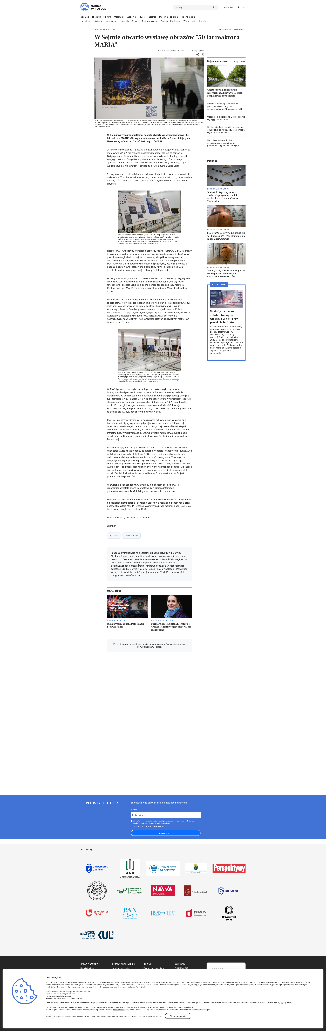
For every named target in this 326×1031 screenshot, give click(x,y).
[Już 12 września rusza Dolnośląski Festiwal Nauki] (127, 614)
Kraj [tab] (236, 61)
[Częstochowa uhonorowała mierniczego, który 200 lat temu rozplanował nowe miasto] (226, 81)
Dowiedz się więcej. (153, 1016)
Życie (143, 17)
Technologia (188, 17)
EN (244, 7)
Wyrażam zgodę (178, 1016)
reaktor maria (131, 535)
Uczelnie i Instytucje (91, 21)
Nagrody (124, 21)
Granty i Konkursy (170, 21)
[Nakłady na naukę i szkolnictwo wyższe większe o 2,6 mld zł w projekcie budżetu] (226, 322)
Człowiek (119, 17)
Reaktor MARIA (115, 250)
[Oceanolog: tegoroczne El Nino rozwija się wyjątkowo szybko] (226, 118)
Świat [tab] (243, 61)
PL (239, 7)
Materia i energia (169, 17)
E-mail (134, 809)
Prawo (135, 21)
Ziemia (152, 17)
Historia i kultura (162, 620)
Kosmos (84, 17)
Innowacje (111, 21)
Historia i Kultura (101, 17)
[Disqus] (149, 690)
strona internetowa (140, 488)
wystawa (114, 535)
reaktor (151, 420)
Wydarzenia (190, 21)
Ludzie (202, 21)
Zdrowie (132, 17)
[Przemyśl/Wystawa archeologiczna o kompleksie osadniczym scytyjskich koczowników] (226, 260)
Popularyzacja (150, 21)
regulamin (146, 821)
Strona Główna (225, 29)
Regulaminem (172, 644)
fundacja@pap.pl (119, 1010)
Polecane (219, 284)
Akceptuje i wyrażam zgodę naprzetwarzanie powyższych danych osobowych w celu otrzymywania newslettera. (164, 822)
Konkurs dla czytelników (154, 968)
